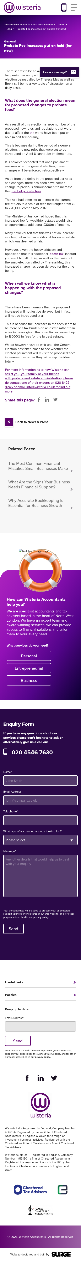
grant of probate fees (26, 191)
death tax (57, 254)
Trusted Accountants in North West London (28, 24)
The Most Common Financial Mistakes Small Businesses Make (38, 466)
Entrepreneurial (29, 668)
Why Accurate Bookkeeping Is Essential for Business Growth (35, 503)
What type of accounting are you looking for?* (32, 831)
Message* (9, 851)
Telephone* (10, 811)
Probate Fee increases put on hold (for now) (41, 28)
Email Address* (13, 791)
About (61, 24)
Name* (7, 772)
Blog (9, 28)
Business (29, 680)
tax (32, 132)
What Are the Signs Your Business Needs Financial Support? (39, 484)
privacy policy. (41, 917)
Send (13, 929)
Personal (29, 656)
